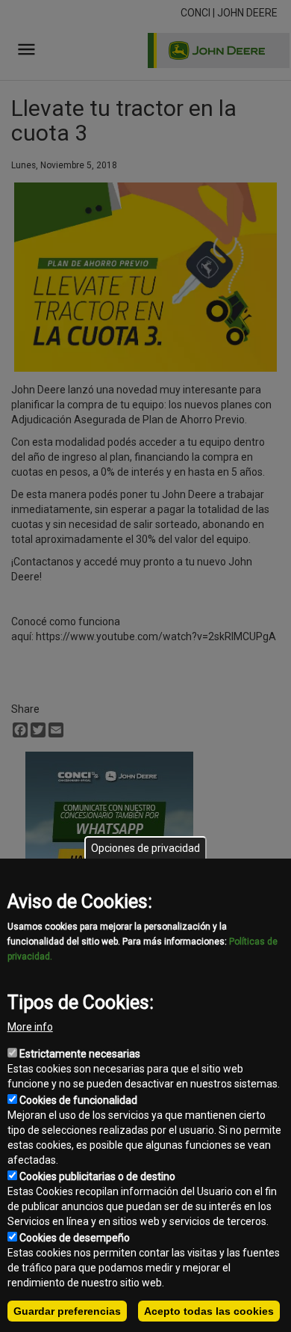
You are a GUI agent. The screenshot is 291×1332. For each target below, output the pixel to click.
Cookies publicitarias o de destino (97, 1176)
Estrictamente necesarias (79, 1054)
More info (30, 1027)
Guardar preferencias (67, 1311)
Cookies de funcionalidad (78, 1100)
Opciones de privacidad (145, 848)
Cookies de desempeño (74, 1238)
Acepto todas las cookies (209, 1311)
